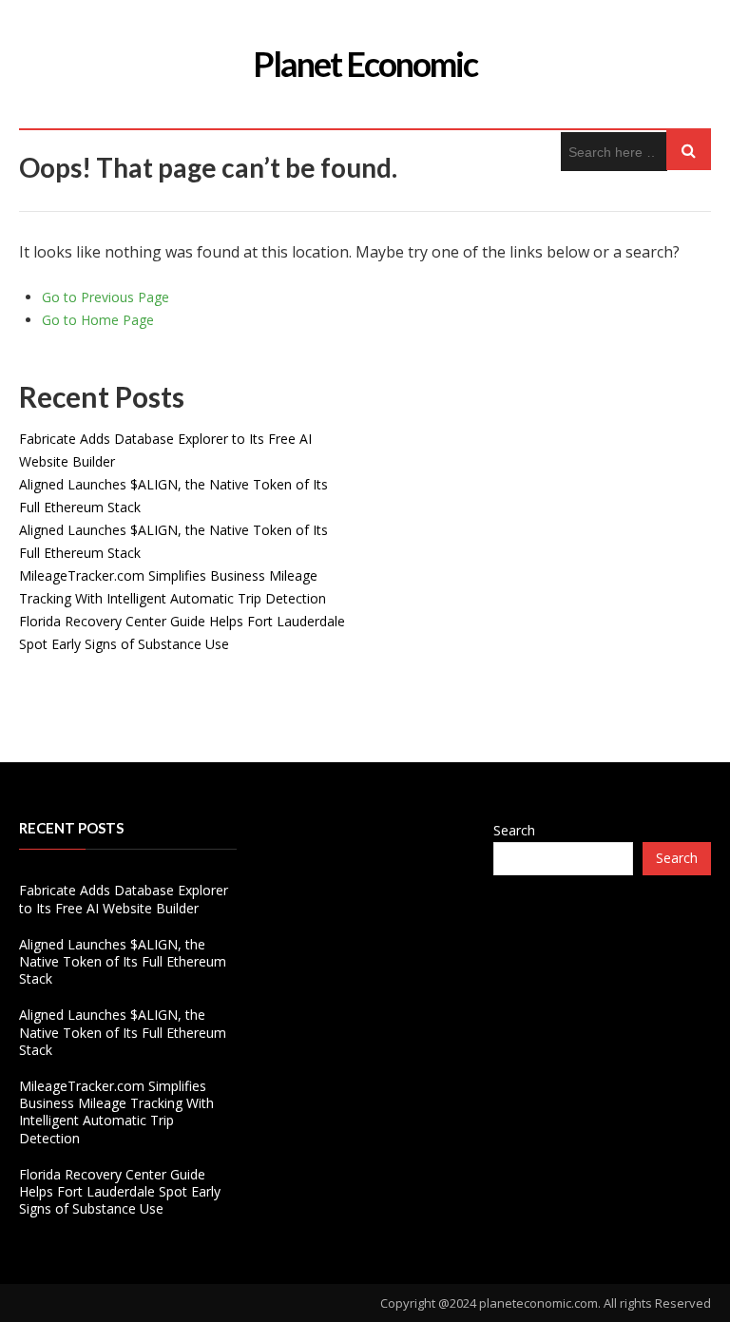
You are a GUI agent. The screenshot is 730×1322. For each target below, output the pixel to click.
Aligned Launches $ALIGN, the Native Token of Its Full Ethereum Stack (122, 961)
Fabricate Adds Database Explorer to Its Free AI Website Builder (123, 898)
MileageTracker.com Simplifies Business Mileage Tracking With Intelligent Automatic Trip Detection (116, 1112)
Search (514, 830)
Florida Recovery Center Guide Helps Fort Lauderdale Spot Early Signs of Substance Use (120, 1191)
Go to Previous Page (105, 297)
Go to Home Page (98, 320)
